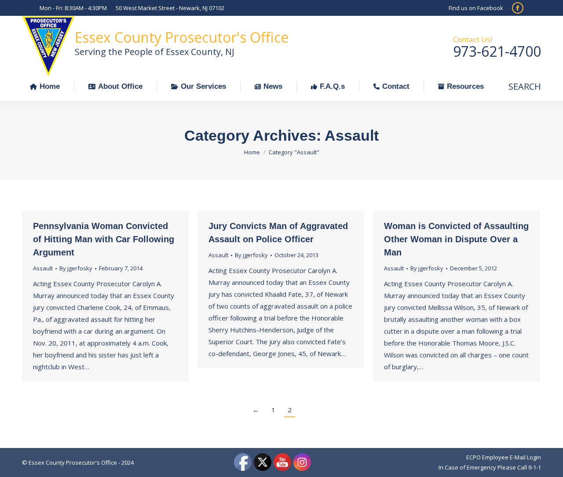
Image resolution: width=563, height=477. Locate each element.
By (75, 268)
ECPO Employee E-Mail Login (503, 457)
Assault (43, 268)
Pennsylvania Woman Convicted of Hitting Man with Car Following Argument (103, 239)
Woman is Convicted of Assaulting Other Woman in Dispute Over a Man (456, 239)
